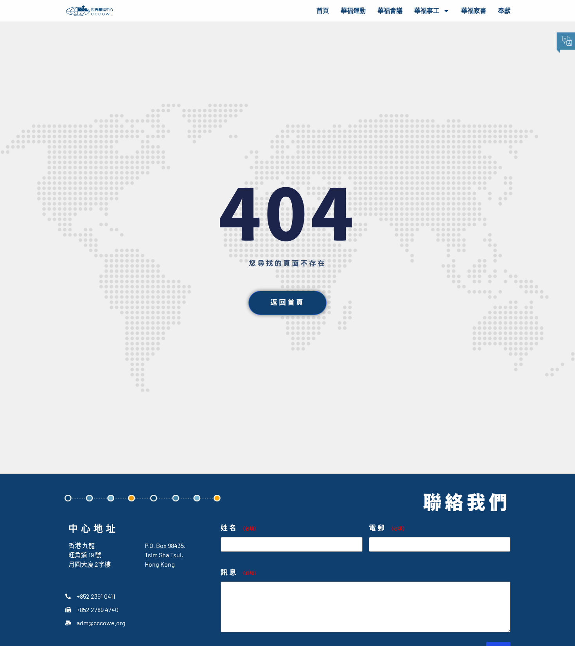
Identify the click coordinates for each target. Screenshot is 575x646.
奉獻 (504, 10)
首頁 (322, 10)
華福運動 (353, 10)
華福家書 (473, 10)
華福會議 (389, 10)
